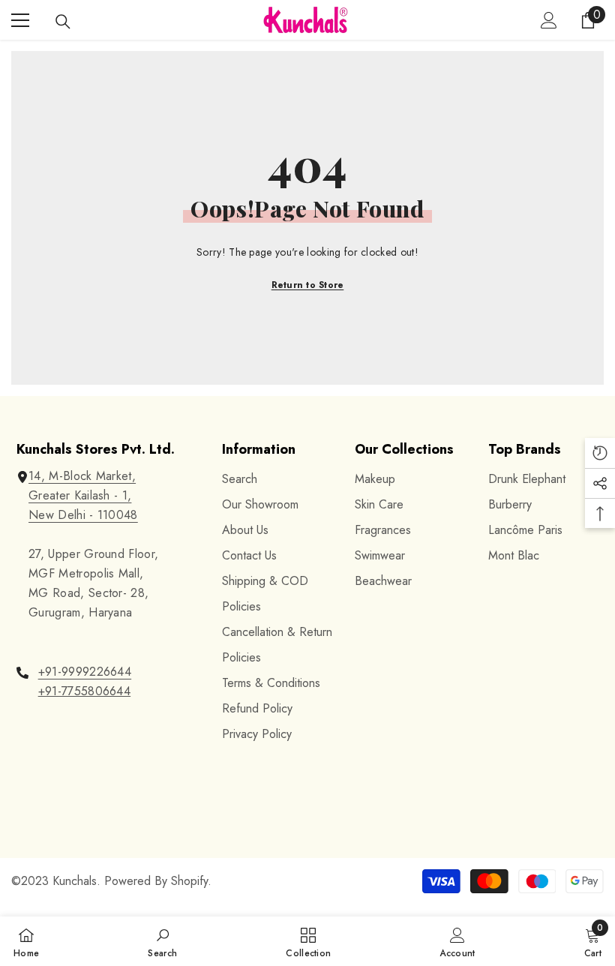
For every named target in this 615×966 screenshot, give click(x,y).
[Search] (63, 22)
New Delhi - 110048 (83, 515)
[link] (162, 941)
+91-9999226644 (84, 671)
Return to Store (308, 285)
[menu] (20, 20)
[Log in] (549, 20)
